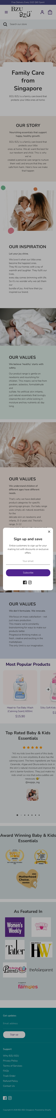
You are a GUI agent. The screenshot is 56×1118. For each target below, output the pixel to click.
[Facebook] (25, 582)
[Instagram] (30, 582)
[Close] (49, 531)
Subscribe (28, 572)
